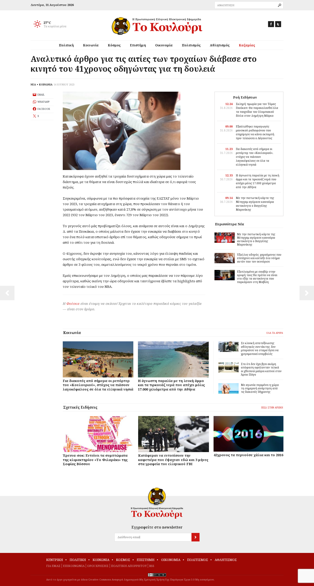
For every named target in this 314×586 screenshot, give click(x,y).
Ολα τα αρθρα (274, 332)
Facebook (271, 24)
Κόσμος (114, 45)
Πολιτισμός (191, 45)
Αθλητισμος (226, 560)
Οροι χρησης (97, 566)
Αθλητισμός (220, 45)
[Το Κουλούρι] (157, 503)
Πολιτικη (78, 560)
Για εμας (53, 566)
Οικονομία (164, 45)
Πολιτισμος (197, 560)
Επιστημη (145, 560)
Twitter (278, 24)
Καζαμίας (247, 45)
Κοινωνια (101, 560)
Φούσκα (73, 303)
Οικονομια (170, 560)
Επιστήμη (138, 45)
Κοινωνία (91, 45)
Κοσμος (123, 560)
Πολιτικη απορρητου (129, 566)
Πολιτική (66, 45)
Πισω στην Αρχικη (272, 407)
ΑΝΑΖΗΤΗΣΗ (279, 5)
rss (151, 566)
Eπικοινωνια (74, 566)
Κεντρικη (54, 560)
